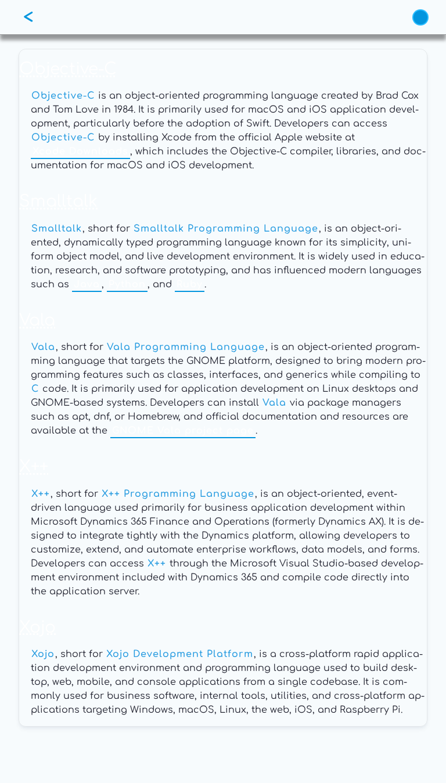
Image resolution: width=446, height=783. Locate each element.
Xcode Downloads (80, 151)
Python (127, 284)
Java (87, 284)
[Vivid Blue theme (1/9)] (420, 17)
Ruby (190, 284)
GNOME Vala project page (183, 430)
